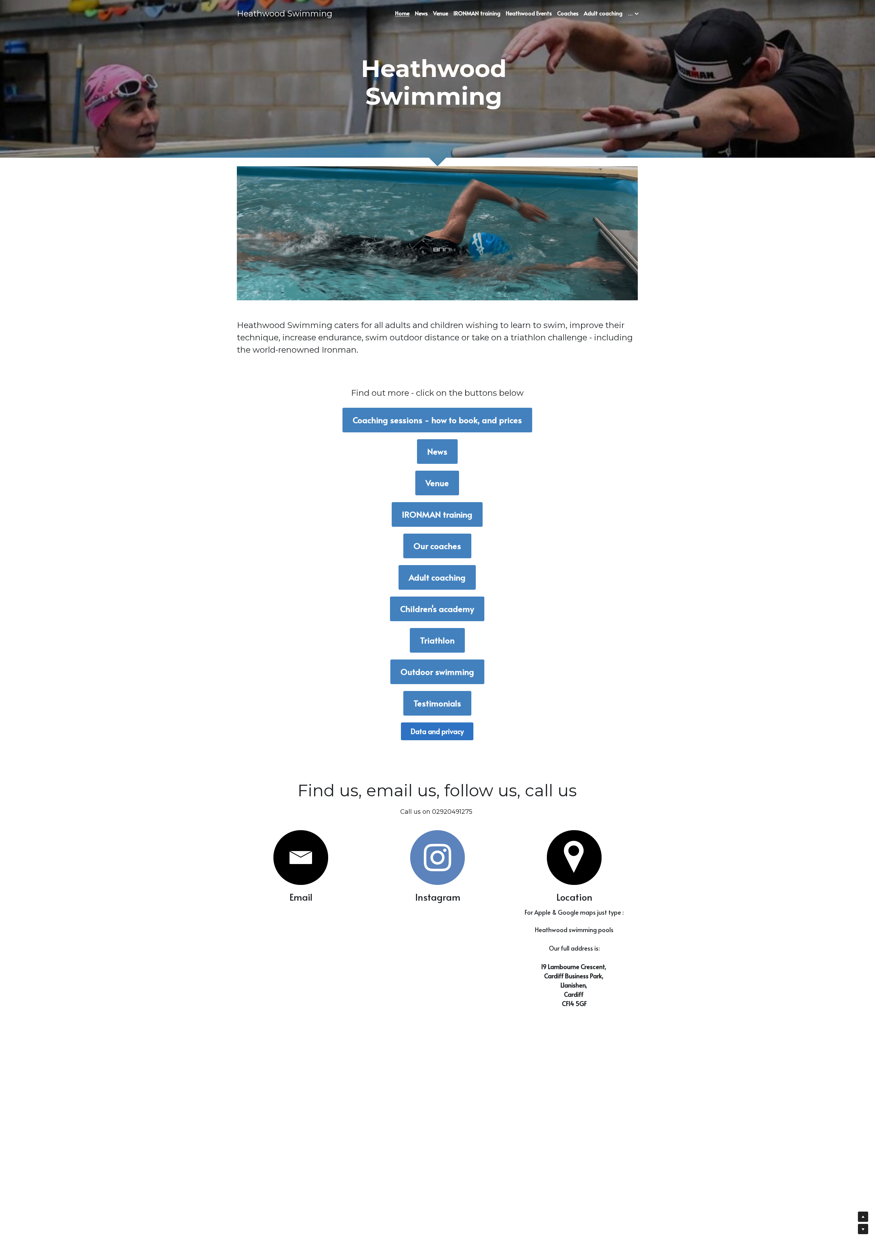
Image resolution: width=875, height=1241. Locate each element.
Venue (437, 482)
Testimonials (437, 703)
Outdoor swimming (437, 671)
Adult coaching (437, 577)
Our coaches (437, 545)
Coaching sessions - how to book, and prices (437, 420)
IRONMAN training (437, 514)
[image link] (301, 857)
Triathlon (437, 640)
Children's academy (437, 608)
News (437, 451)
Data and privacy (437, 731)
